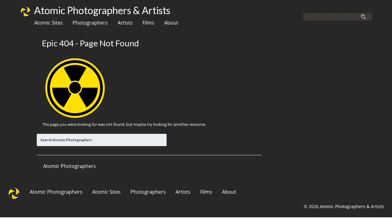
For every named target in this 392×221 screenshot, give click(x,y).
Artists (125, 22)
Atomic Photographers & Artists (102, 10)
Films (148, 22)
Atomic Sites (48, 22)
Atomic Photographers (56, 191)
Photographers (90, 22)
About (171, 22)
